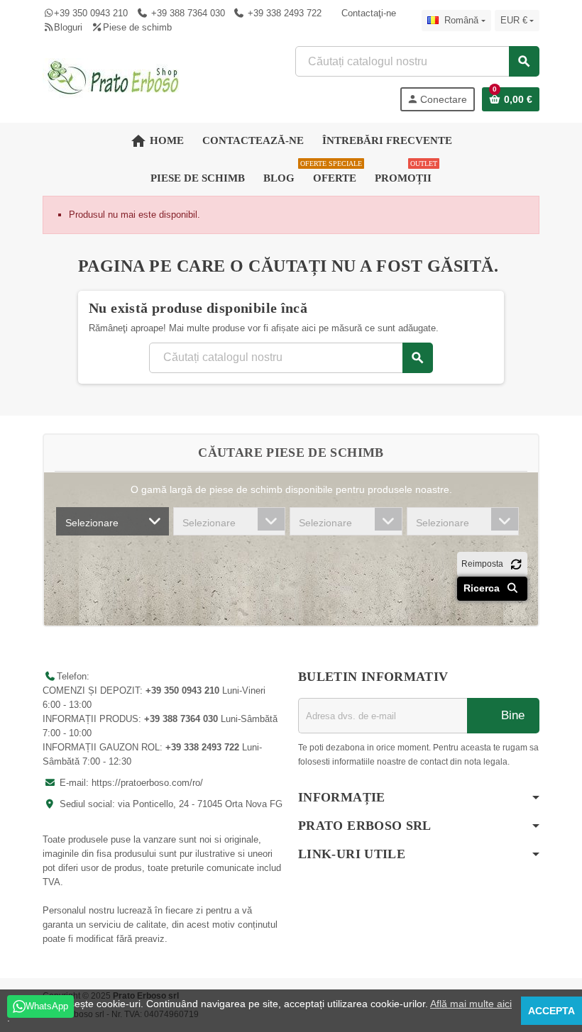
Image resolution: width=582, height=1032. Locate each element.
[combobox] (112, 521)
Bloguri (68, 27)
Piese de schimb (137, 27)
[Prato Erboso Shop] (114, 77)
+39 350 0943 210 (91, 13)
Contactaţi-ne (368, 13)
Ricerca (483, 588)
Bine (511, 715)
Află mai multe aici (471, 1003)
